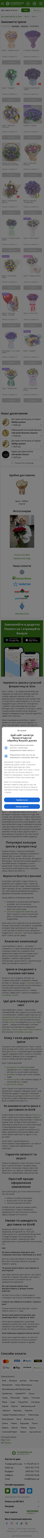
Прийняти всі (22, 800)
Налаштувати (22, 806)
